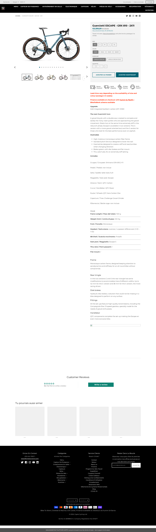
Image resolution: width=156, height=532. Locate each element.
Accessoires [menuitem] (120, 6)
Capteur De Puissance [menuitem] (29, 6)
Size (93, 41)
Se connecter (127, 2)
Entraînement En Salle (61, 464)
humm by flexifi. (126, 100)
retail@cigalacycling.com (30, 458)
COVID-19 (94, 491)
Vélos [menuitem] (93, 6)
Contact (94, 460)
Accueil (17, 16)
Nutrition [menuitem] (149, 10)
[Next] (87, 67)
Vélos (61, 471)
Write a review (101, 385)
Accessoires (61, 475)
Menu (62, 460)
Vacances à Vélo (94, 484)
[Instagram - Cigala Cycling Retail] (133, 16)
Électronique (61, 466)
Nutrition (61, 482)
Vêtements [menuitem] (149, 6)
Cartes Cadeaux (94, 475)
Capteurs (62, 469)
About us (94, 464)
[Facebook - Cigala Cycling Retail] (130, 16)
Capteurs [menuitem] (85, 6)
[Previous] (15, 67)
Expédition (94, 471)
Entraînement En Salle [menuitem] (52, 6)
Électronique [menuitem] (71, 6)
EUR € (21, 2)
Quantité (95, 63)
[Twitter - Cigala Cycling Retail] (127, 16)
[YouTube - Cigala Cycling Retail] (136, 16)
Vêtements (61, 480)
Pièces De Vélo (61, 473)
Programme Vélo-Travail (94, 469)
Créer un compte (139, 2)
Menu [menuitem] (16, 6)
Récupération (61, 478)
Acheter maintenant (127, 75)
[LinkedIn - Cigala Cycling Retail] (140, 16)
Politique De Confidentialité (94, 478)
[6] (115, 326)
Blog (94, 489)
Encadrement (94, 482)
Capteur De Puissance (61, 462)
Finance (94, 466)
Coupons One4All (94, 473)
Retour (94, 462)
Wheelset (95, 56)
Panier (150, 2)
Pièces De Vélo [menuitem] (105, 6)
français (15, 2)
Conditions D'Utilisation (94, 480)
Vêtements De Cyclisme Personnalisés (94, 487)
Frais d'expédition (109, 33)
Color (94, 49)
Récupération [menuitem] (135, 6)
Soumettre (136, 465)
